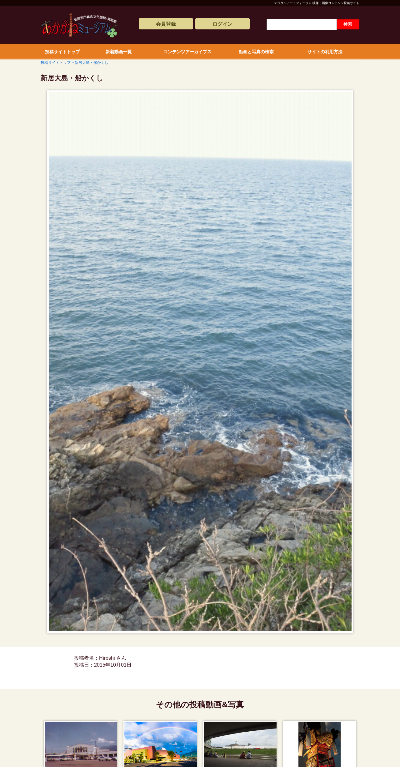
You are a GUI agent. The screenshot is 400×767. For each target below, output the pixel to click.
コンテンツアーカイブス (187, 51)
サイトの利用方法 (325, 51)
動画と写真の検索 (256, 51)
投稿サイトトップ (62, 51)
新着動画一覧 (119, 51)
